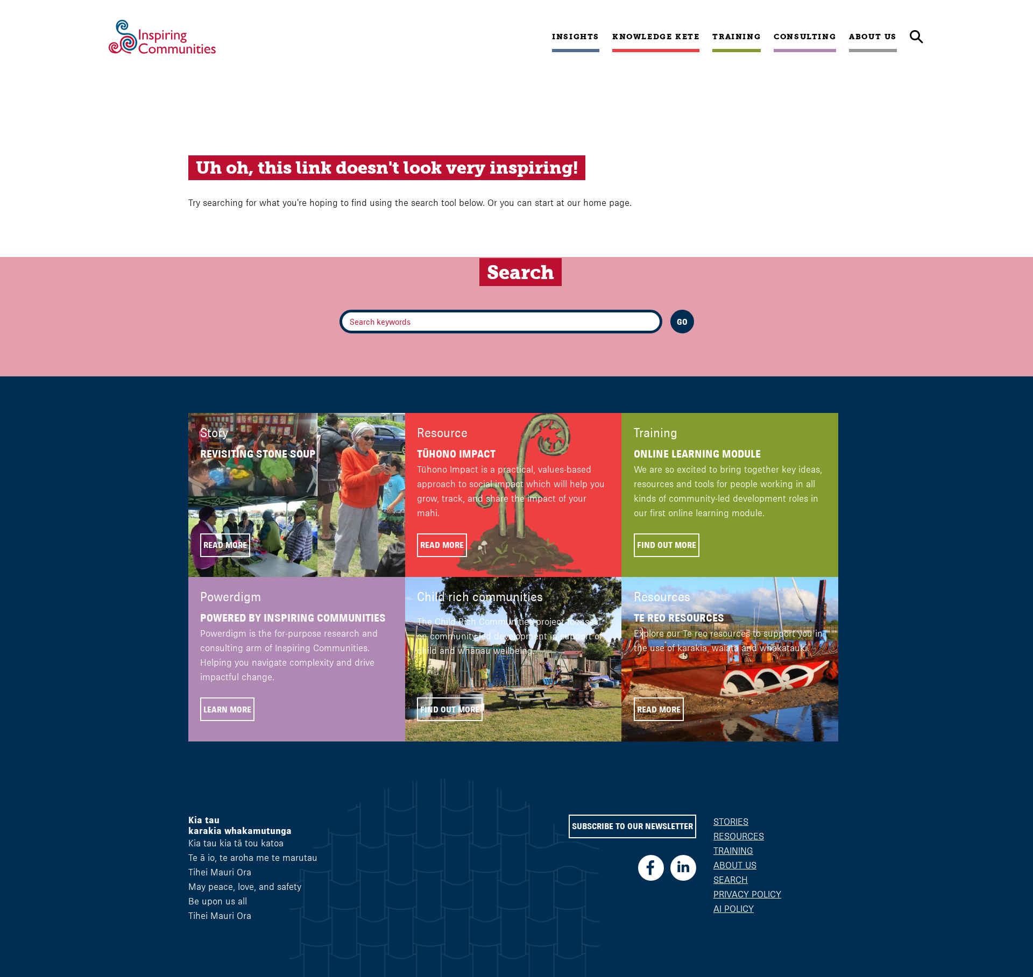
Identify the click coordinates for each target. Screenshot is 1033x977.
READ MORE (225, 545)
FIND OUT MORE (666, 545)
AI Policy (733, 908)
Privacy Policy (747, 894)
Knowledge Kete (655, 36)
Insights (575, 36)
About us (873, 36)
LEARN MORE (227, 709)
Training (736, 36)
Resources (738, 836)
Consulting (805, 36)
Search (730, 879)
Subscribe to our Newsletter (632, 826)
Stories (730, 821)
